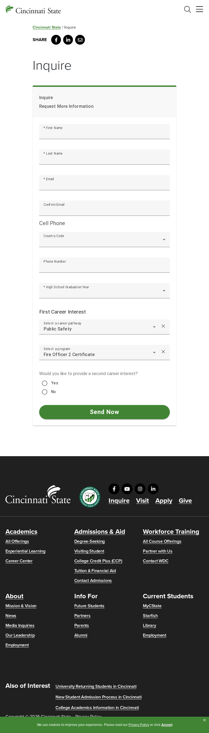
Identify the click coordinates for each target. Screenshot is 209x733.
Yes (54, 383)
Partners (82, 615)
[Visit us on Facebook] (114, 488)
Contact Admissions (93, 580)
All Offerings (17, 541)
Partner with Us (157, 551)
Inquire (119, 501)
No (53, 391)
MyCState (152, 606)
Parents (81, 625)
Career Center (19, 561)
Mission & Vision (20, 606)
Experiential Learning (25, 551)
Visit (142, 501)
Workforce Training (171, 532)
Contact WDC (155, 561)
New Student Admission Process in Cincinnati (99, 697)
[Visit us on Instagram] (140, 488)
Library (149, 625)
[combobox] (104, 241)
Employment (17, 645)
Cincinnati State (47, 27)
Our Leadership (20, 635)
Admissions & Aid (99, 532)
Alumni (81, 635)
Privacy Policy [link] (138, 725)
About (14, 596)
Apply (163, 501)
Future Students (89, 606)
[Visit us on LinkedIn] (153, 488)
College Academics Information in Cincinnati (97, 707)
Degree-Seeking (89, 541)
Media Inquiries (19, 625)
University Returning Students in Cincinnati (96, 686)
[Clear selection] (163, 326)
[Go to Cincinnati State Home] (37, 494)
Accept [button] (166, 725)
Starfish (150, 615)
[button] (204, 720)
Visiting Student (89, 551)
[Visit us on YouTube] (127, 488)
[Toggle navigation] (199, 9)
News (10, 615)
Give (185, 501)
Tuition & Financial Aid (95, 570)
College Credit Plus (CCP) (98, 561)
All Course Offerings (162, 541)
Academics (21, 532)
